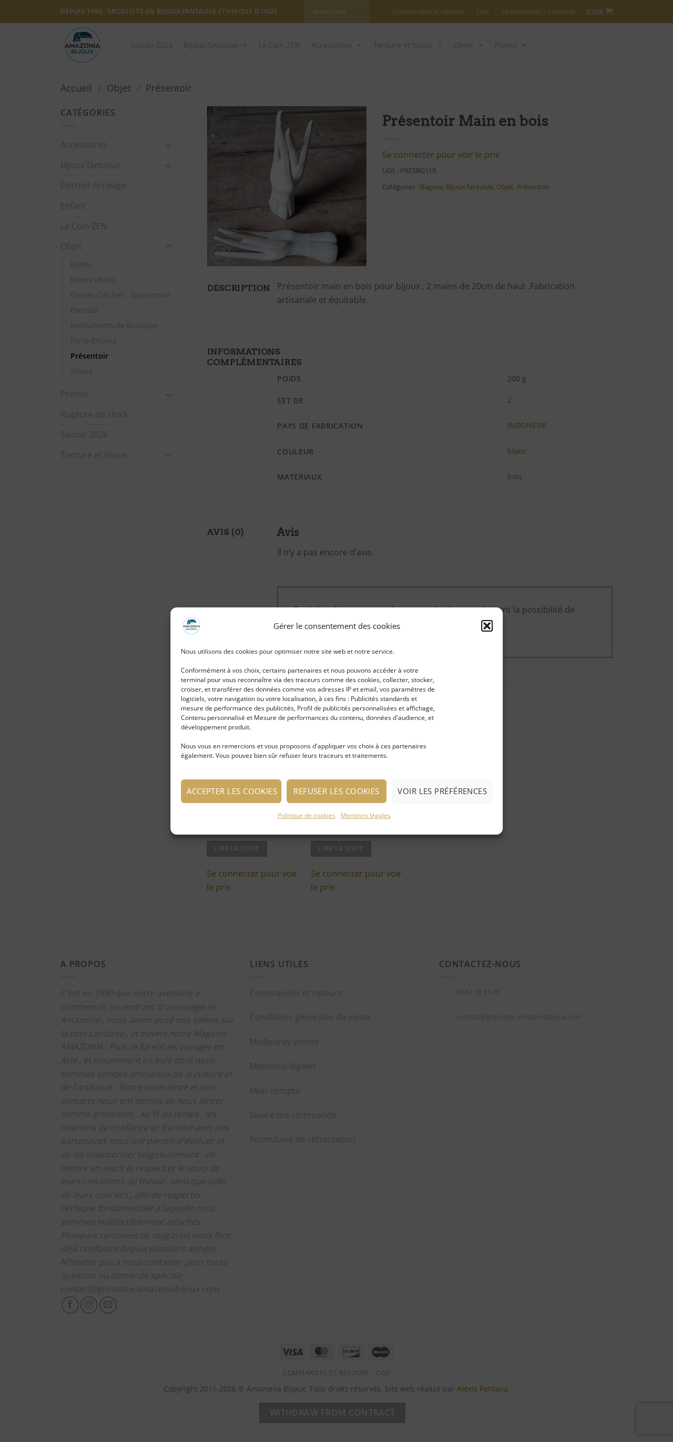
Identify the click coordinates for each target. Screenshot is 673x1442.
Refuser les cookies (336, 791)
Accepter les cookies (232, 791)
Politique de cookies (306, 815)
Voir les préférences (442, 791)
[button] (487, 626)
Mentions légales (366, 815)
